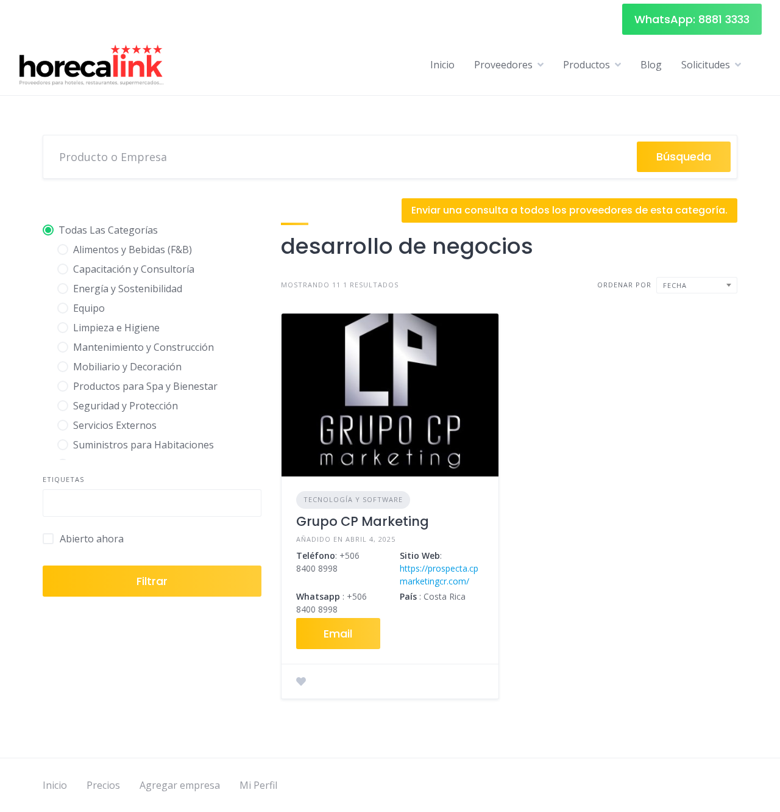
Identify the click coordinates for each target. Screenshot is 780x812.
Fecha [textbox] (675, 285)
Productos (586, 64)
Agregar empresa (180, 785)
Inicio (442, 64)
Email (338, 633)
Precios (103, 785)
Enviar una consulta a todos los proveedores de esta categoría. (569, 210)
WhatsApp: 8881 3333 (692, 19)
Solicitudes (705, 64)
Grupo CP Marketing (362, 521)
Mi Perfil (258, 785)
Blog (651, 64)
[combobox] (152, 503)
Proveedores (503, 64)
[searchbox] (56, 504)
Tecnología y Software (353, 499)
